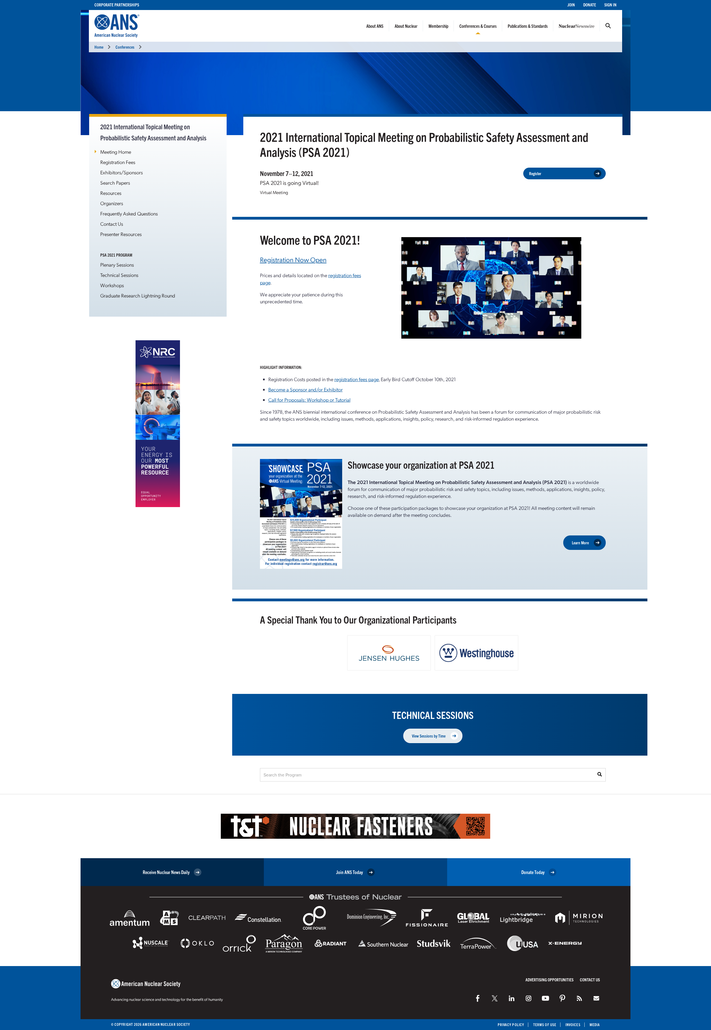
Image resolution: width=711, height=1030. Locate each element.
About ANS (375, 26)
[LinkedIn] (511, 998)
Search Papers (115, 182)
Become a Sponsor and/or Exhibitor (305, 389)
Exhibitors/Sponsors (121, 172)
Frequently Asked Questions (129, 213)
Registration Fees (117, 162)
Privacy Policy (511, 1024)
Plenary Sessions (117, 264)
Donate (589, 4)
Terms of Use (544, 1024)
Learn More (580, 542)
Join (571, 4)
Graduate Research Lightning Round (137, 295)
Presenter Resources (121, 234)
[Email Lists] (596, 998)
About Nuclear (406, 26)
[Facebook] (477, 998)
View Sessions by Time (428, 735)
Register (535, 173)
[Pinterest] (562, 998)
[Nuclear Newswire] (579, 998)
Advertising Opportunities (549, 979)
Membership (438, 26)
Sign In (610, 4)
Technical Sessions (119, 275)
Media (595, 1024)
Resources (110, 193)
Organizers (111, 203)
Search (608, 26)
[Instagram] (528, 998)
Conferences (125, 46)
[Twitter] (494, 998)
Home (98, 46)
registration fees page (356, 379)
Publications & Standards (528, 26)
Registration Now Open (293, 259)
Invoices (572, 1024)
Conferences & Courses (478, 26)
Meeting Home (115, 151)
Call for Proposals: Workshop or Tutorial (309, 399)
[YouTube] (545, 998)
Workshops (112, 285)
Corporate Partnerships (116, 4)
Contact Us (111, 223)
